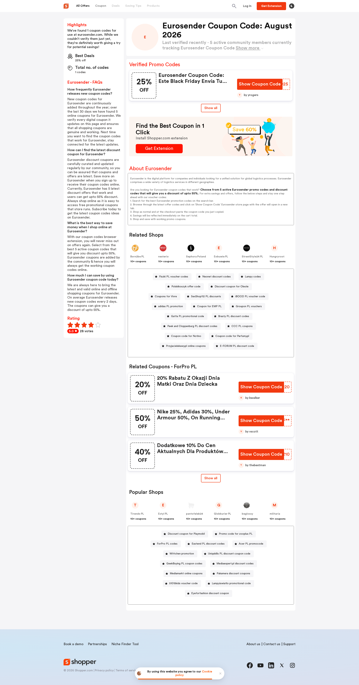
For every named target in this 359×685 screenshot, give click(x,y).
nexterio (163, 256)
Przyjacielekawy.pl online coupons (186, 346)
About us (253, 644)
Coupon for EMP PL (209, 306)
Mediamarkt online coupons (186, 573)
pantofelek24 (194, 514)
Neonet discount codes (216, 276)
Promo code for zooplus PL (235, 534)
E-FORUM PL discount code (237, 346)
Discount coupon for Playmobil (186, 534)
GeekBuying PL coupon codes (184, 563)
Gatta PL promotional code (187, 316)
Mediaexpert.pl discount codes (235, 563)
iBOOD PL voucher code (250, 296)
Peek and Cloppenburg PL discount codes (192, 326)
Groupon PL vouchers (249, 306)
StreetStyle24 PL (252, 256)
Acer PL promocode (251, 543)
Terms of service (127, 670)
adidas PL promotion (170, 306)
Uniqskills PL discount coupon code (229, 553)
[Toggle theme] (291, 6)
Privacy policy (104, 670)
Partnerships (97, 644)
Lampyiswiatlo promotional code (231, 583)
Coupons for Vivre (166, 296)
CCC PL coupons (242, 326)
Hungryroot (277, 256)
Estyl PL (163, 514)
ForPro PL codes (167, 543)
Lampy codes (253, 276)
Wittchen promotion (182, 553)
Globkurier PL (222, 514)
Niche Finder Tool (125, 644)
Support (289, 644)
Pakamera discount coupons (233, 573)
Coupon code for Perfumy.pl (232, 336)
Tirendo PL (137, 514)
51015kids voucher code (183, 583)
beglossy (247, 514)
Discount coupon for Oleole (231, 286)
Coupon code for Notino (186, 336)
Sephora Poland (196, 256)
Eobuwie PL (221, 256)
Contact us (271, 644)
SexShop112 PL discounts (206, 296)
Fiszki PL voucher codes (173, 276)
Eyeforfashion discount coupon (210, 593)
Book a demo (73, 644)
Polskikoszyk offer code (185, 286)
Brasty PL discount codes (233, 316)
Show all (210, 108)
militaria (275, 514)
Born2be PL (137, 256)
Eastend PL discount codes (208, 543)
